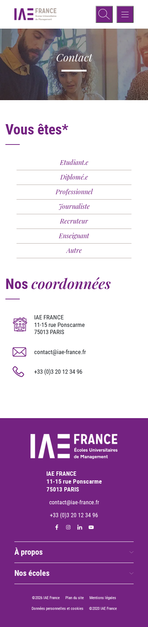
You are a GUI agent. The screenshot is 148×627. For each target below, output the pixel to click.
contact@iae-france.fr (60, 352)
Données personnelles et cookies (57, 608)
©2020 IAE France (103, 608)
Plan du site (74, 598)
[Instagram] (68, 527)
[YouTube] (91, 527)
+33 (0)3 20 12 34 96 (58, 371)
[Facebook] (57, 527)
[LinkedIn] (80, 527)
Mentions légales (102, 598)
